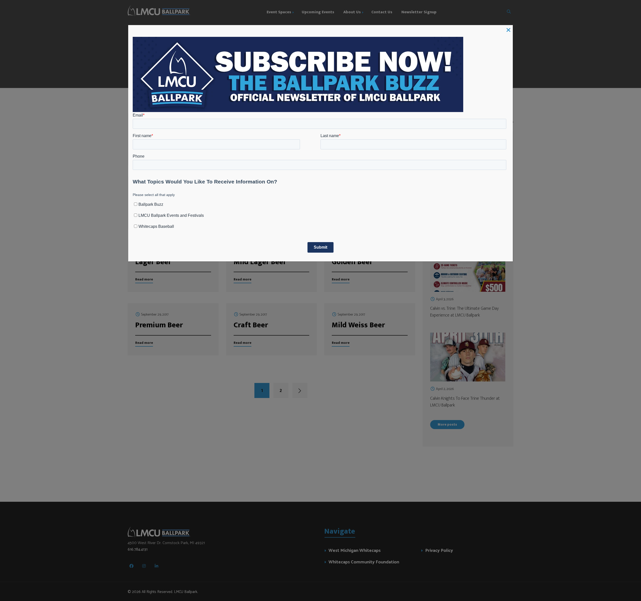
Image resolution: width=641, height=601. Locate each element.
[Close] (508, 30)
